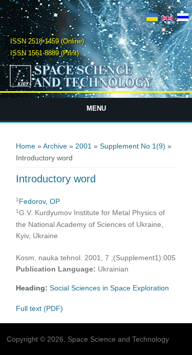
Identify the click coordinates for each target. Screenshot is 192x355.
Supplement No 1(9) (132, 146)
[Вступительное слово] (182, 18)
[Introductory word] (167, 18)
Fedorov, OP (39, 201)
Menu (96, 108)
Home (25, 146)
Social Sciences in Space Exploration (109, 288)
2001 (83, 146)
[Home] (96, 86)
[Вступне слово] (152, 18)
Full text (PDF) (39, 308)
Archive (55, 146)
